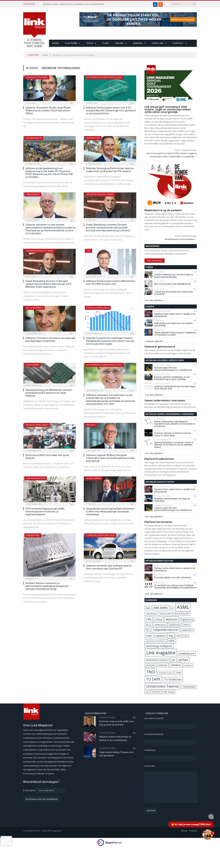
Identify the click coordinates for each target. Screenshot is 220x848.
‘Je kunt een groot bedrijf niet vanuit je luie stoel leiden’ (173, 293)
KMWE (172, 640)
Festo (187, 624)
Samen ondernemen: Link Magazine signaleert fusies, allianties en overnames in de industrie (174, 423)
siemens (176, 665)
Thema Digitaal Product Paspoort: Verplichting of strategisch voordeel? (175, 333)
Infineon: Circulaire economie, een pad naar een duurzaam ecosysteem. (50, 339)
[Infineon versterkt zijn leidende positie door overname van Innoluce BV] (110, 547)
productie (150, 665)
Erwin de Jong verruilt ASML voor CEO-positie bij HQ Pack (116, 723)
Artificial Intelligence (97, 307)
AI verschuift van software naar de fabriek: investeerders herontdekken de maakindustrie (175, 586)
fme (147, 630)
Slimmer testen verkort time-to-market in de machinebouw (73, 4)
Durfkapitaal (33, 535)
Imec (149, 635)
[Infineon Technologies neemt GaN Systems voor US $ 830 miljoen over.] (110, 262)
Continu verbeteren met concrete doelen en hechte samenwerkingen (173, 275)
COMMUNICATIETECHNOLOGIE (100, 535)
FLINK (105, 43)
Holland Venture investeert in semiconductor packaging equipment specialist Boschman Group (46, 586)
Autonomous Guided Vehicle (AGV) (104, 77)
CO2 (88, 250)
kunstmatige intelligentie (159, 646)
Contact (178, 43)
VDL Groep (168, 691)
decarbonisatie (34, 138)
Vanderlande (188, 686)
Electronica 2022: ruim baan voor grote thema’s (47, 456)
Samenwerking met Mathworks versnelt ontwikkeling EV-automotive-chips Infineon (48, 392)
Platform (71, 43)
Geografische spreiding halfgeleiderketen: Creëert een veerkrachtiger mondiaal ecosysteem (110, 511)
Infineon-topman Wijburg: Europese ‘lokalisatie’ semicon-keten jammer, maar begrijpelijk (110, 458)
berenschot (166, 613)
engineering (174, 624)
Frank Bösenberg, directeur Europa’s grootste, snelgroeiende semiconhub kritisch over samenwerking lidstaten (108, 227)
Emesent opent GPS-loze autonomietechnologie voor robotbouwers (173, 369)
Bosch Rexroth (182, 613)
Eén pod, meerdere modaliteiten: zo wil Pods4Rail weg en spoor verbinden (171, 378)
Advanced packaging (37, 77)
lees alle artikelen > (154, 300)
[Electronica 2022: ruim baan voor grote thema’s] (49, 436)
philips (183, 660)
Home (55, 43)
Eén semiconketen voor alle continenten (172, 577)
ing (171, 635)
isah (185, 636)
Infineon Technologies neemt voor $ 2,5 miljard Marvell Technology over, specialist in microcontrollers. (111, 110)
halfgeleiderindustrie (165, 630)
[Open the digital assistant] (207, 835)
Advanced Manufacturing (100, 194)
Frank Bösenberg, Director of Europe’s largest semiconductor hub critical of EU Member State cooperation (48, 283)
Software (188, 665)
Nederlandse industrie (157, 660)
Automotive (151, 613)
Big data (90, 425)
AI (172, 608)
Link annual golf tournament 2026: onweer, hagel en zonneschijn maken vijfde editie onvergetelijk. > (171, 155)
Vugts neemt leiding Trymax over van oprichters (116, 754)
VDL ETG (156, 691)
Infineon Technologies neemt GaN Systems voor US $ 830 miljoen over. (110, 282)
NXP (173, 659)
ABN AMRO (160, 608)
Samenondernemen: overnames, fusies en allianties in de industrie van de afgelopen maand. (173, 444)
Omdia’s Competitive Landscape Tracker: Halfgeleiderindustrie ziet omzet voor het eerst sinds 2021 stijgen (110, 340)
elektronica (160, 624)
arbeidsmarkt (33, 194)
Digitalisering (187, 619)
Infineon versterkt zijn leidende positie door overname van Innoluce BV (109, 567)
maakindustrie (186, 653)
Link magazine (161, 653)
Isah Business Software (155, 641)
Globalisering (93, 478)
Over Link (157, 43)
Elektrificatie (93, 138)
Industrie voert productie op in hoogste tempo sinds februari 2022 (174, 387)
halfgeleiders (187, 630)
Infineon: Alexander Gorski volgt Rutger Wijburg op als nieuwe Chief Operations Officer (48, 110)
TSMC (178, 672)
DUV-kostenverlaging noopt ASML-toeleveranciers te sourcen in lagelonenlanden (45, 511)
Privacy (193, 830)
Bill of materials (34, 307)
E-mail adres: (29, 790)
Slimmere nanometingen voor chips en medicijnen (172, 499)
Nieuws (119, 43)
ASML (183, 607)
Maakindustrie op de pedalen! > (180, 239)
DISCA (89, 43)
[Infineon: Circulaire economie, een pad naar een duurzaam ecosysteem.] (49, 319)
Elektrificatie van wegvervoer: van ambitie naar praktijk (173, 324)
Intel (179, 636)
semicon (162, 665)
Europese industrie (35, 478)
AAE (148, 608)
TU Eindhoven (173, 679)
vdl (147, 692)
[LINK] (34, 26)
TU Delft (153, 679)
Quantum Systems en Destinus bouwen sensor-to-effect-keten (172, 434)
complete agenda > (154, 341)
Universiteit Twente (162, 686)
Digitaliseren (32, 364)
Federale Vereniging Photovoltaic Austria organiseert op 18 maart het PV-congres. (109, 170)
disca (148, 624)
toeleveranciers (165, 672)
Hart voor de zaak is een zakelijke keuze (172, 284)
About (184, 830)
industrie (160, 635)
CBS (148, 619)
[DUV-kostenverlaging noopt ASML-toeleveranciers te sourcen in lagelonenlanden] (49, 490)
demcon (171, 619)
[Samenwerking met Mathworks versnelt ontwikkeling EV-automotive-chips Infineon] (49, 374)
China (158, 619)
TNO (150, 672)
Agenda (137, 43)
